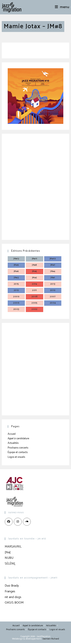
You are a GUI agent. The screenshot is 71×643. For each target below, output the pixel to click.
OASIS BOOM (14, 602)
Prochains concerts (18, 448)
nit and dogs (13, 597)
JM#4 (52, 271)
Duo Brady (12, 585)
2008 (35, 296)
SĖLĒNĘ (10, 563)
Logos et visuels (16, 457)
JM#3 (16, 277)
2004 (53, 303)
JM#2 (34, 277)
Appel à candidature (18, 438)
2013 (52, 284)
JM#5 (34, 271)
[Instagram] (18, 522)
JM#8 (34, 265)
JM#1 (52, 277)
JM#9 (16, 265)
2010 (53, 290)
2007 (53, 296)
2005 (34, 303)
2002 (34, 309)
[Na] (8, 552)
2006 (16, 303)
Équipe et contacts (18, 452)
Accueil (12, 434)
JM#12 (16, 259)
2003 (16, 309)
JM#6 (16, 271)
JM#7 (52, 265)
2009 (16, 296)
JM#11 (34, 259)
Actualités (13, 443)
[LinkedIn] (27, 522)
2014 (34, 284)
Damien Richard (51, 639)
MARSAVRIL (13, 546)
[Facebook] (9, 522)
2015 (16, 284)
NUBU (9, 558)
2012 (16, 290)
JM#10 (53, 259)
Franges (10, 591)
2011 (34, 290)
